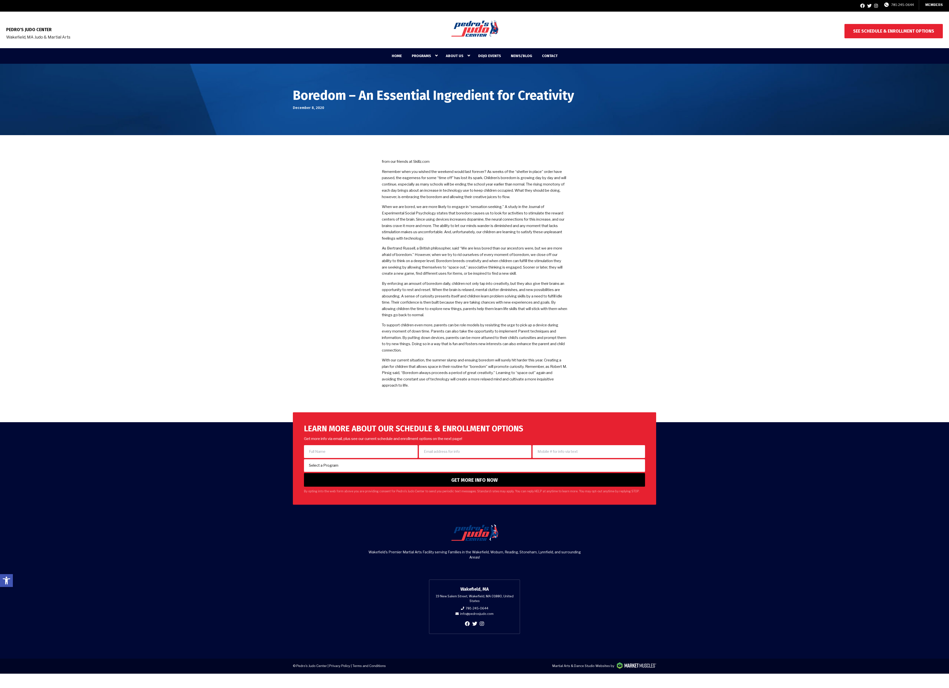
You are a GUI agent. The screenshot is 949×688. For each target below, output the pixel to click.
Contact (550, 56)
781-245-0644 (902, 5)
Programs (421, 56)
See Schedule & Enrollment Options (893, 31)
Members (934, 5)
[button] (6, 580)
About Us (454, 56)
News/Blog (521, 56)
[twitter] (869, 5)
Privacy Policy (339, 666)
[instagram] (876, 5)
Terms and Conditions (369, 666)
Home (397, 56)
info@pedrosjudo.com (477, 614)
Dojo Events (489, 56)
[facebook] (862, 5)
